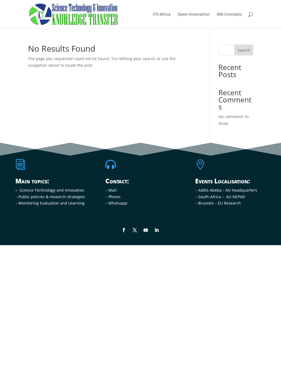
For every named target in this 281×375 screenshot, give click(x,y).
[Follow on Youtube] (145, 230)
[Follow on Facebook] (123, 230)
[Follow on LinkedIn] (156, 230)
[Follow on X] (134, 230)
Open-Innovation (194, 14)
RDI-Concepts (229, 14)
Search (243, 50)
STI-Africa (161, 14)
